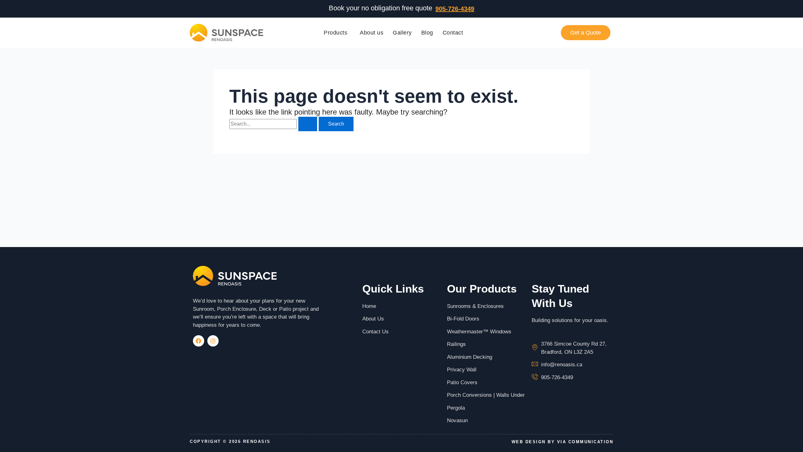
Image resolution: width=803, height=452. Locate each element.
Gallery (402, 33)
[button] (337, 32)
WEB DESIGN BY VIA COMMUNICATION (563, 441)
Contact (453, 33)
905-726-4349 (454, 8)
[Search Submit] (307, 124)
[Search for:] (274, 124)
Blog (427, 33)
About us (371, 33)
